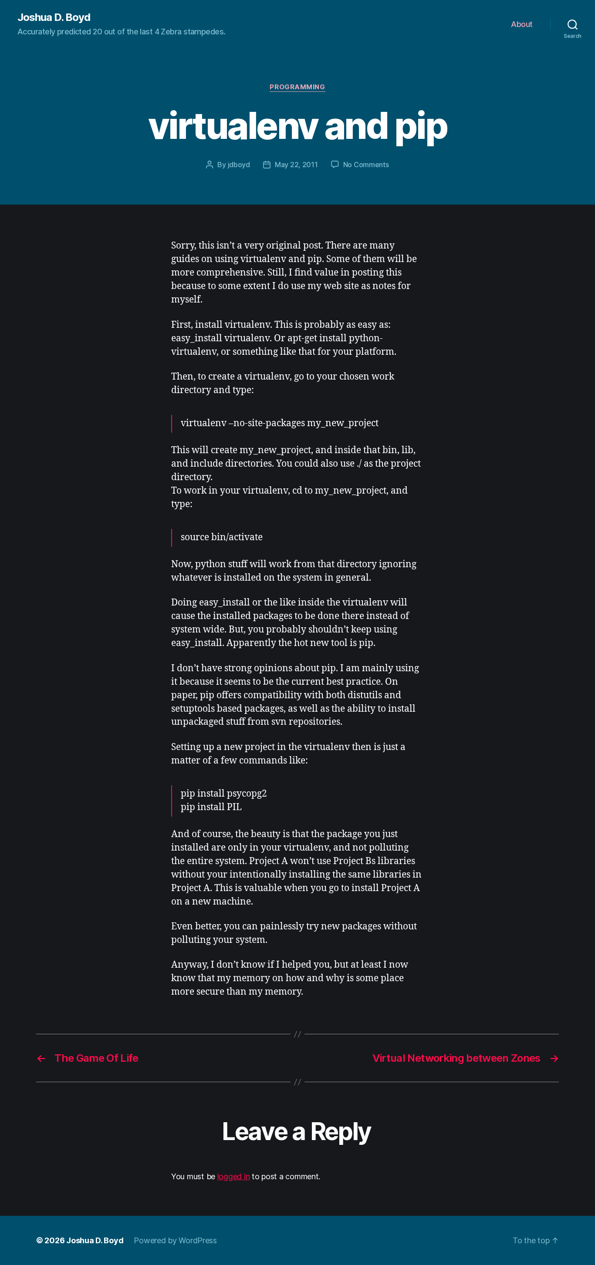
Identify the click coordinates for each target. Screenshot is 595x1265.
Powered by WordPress (175, 1240)
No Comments (366, 164)
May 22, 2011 (296, 164)
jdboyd (239, 164)
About (522, 24)
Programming (297, 87)
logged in (233, 1176)
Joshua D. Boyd (53, 17)
